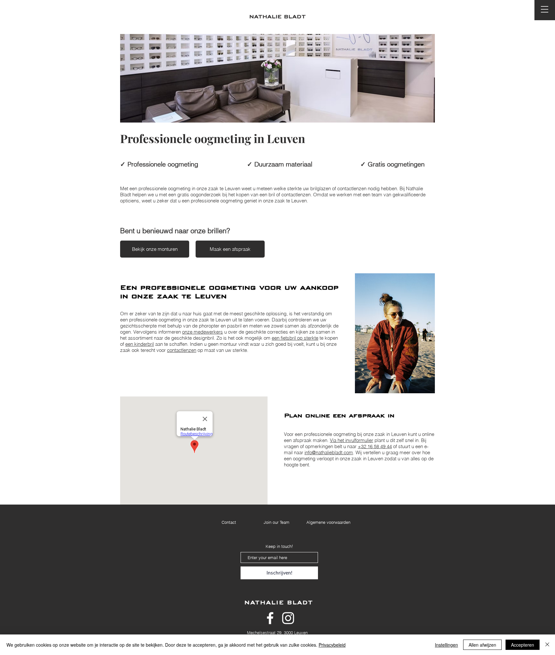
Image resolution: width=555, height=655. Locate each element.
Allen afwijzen (482, 645)
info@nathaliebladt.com (328, 452)
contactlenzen (181, 350)
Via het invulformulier (351, 440)
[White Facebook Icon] (270, 618)
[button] (544, 9)
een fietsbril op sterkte (295, 338)
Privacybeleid (332, 645)
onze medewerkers (202, 332)
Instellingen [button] (446, 645)
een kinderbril (139, 344)
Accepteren (522, 645)
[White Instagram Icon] (288, 618)
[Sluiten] (547, 645)
